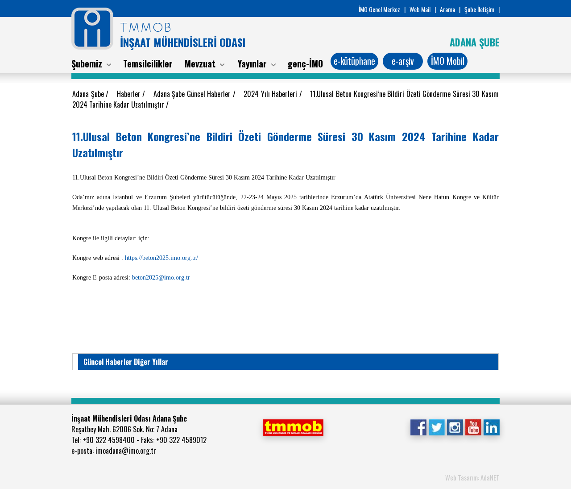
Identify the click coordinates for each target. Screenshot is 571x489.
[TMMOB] (293, 426)
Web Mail (420, 9)
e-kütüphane (354, 60)
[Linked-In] (491, 426)
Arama (447, 9)
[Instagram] (455, 426)
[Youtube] (473, 426)
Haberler (130, 93)
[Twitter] (436, 426)
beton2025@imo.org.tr (161, 277)
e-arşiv (403, 60)
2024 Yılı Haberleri (271, 93)
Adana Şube (89, 93)
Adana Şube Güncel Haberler (193, 93)
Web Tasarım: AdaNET (472, 477)
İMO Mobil (447, 60)
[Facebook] (418, 426)
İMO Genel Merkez (379, 9)
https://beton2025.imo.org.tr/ (161, 258)
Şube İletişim (479, 9)
